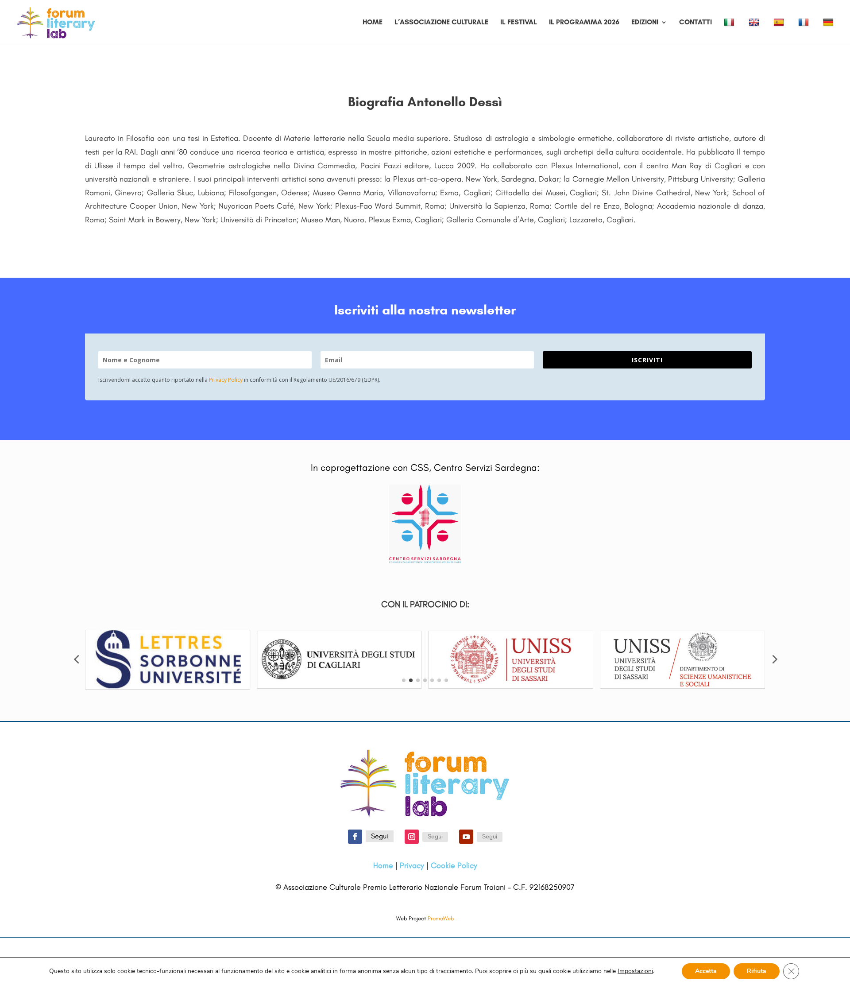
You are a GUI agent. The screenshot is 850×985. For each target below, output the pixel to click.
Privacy (412, 865)
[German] (829, 31)
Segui (379, 836)
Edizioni (644, 22)
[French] (804, 31)
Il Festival (518, 22)
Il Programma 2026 (584, 22)
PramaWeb (441, 918)
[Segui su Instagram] (412, 837)
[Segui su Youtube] (466, 837)
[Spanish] (779, 31)
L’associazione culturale (441, 22)
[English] (755, 31)
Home (372, 22)
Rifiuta (756, 971)
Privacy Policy (226, 380)
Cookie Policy (454, 865)
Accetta (706, 971)
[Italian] (730, 31)
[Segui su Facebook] (355, 837)
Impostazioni (635, 971)
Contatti (695, 22)
